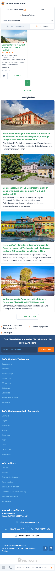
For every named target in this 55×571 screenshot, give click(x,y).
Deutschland (6, 449)
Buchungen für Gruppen (29, 536)
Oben (28, 91)
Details (17, 76)
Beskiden (5, 369)
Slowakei (5, 416)
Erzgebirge (6, 393)
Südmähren (6, 378)
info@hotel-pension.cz (29, 522)
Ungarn (4, 421)
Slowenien (6, 425)
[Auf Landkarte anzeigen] (4, 76)
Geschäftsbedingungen (11, 477)
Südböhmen (6, 388)
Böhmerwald (7, 383)
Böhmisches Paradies (10, 398)
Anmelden (46, 350)
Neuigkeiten (6, 501)
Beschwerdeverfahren (10, 487)
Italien (4, 445)
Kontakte (5, 472)
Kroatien (5, 430)
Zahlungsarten (7, 482)
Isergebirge (6, 402)
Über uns (5, 468)
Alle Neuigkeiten (27, 317)
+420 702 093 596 (42, 529)
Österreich (6, 435)
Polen (4, 440)
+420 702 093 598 (16, 529)
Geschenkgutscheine (10, 496)
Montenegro (6, 454)
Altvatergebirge (7, 374)
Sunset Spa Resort (7, 71)
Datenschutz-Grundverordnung (14, 492)
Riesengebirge (7, 364)
